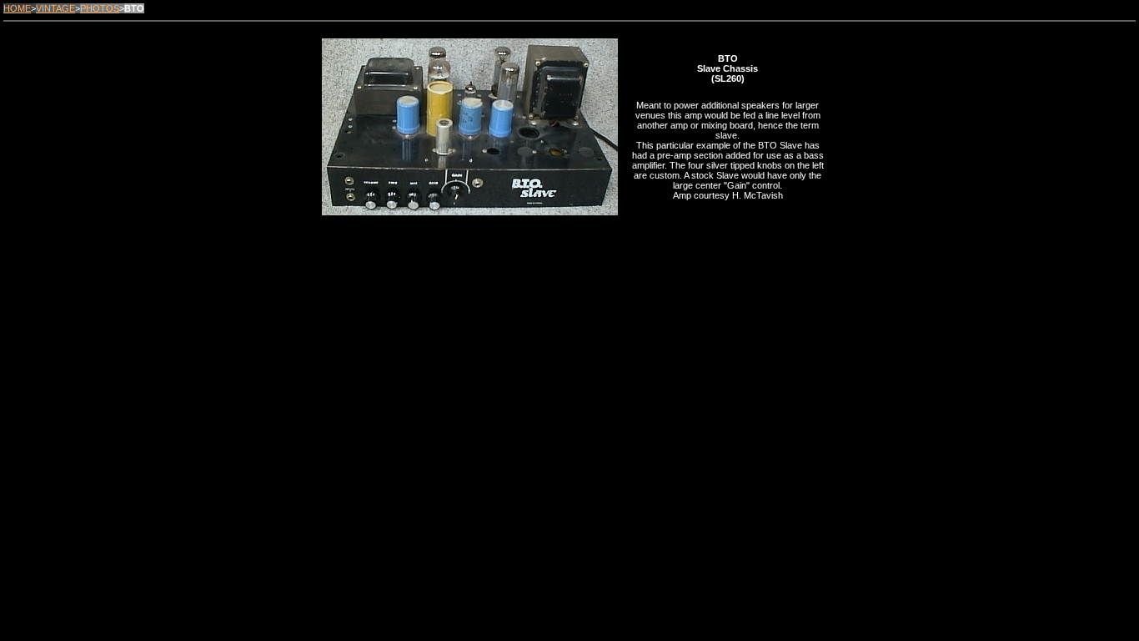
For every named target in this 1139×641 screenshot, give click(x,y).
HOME (17, 8)
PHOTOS (99, 8)
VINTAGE (55, 8)
